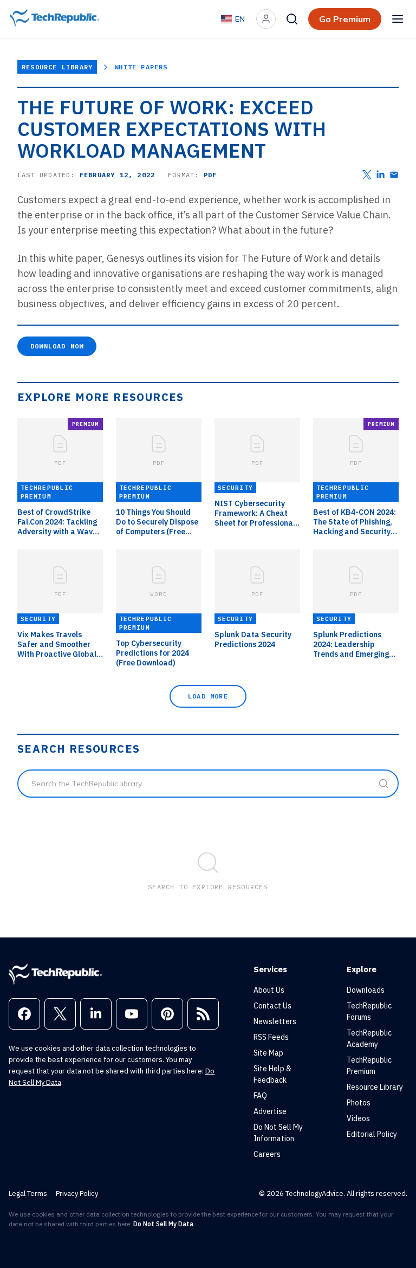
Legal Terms (28, 1193)
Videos (358, 1118)
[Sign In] (266, 19)
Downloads (366, 990)
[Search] (292, 19)
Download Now (56, 346)
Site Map (268, 1053)
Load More (208, 696)
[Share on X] (367, 174)
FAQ (260, 1096)
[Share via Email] (394, 174)
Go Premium (344, 19)
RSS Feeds (271, 1037)
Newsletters (274, 1021)
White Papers (140, 67)
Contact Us (272, 1006)
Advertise (270, 1111)
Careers (267, 1154)
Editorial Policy (372, 1134)
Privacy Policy (77, 1193)
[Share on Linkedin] (380, 174)
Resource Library (57, 67)
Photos (358, 1103)
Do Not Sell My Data (163, 1224)
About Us (268, 990)
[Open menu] (397, 19)
